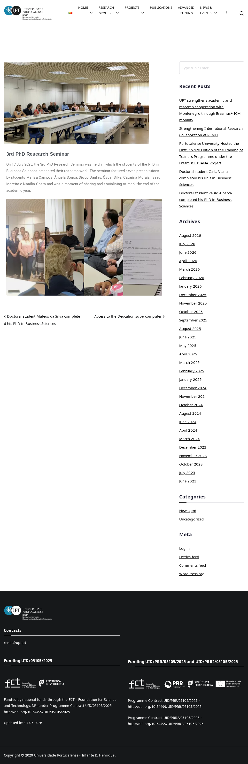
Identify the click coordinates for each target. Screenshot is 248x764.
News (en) (187, 510)
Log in (184, 548)
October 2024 (191, 404)
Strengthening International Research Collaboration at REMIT (211, 131)
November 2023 (193, 455)
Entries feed (189, 556)
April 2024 (188, 430)
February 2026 (191, 277)
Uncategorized (191, 519)
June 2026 (187, 252)
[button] (90, 13)
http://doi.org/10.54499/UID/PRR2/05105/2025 (165, 723)
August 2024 (190, 413)
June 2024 (187, 421)
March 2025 (189, 362)
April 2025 (188, 353)
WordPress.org (192, 573)
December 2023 (193, 447)
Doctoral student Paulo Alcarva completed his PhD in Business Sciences (205, 199)
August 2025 (190, 328)
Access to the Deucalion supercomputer (128, 316)
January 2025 (190, 379)
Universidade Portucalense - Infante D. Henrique (74, 755)
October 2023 (191, 464)
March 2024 (189, 438)
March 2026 (189, 269)
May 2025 (187, 345)
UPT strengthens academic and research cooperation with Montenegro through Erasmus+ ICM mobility (210, 110)
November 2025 (193, 303)
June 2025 (187, 337)
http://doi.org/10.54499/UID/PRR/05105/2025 (165, 706)
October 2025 (191, 311)
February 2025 (191, 370)
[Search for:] (211, 68)
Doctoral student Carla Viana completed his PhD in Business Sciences (205, 178)
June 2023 (187, 481)
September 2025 (193, 320)
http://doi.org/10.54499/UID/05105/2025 (37, 712)
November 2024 (193, 396)
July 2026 (187, 243)
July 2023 (187, 472)
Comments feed (192, 565)
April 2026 (188, 260)
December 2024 (193, 387)
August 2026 (190, 235)
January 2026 (190, 286)
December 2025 (193, 294)
